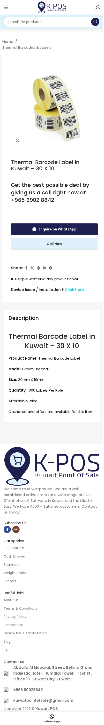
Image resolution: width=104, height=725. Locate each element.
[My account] (98, 7)
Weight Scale (15, 572)
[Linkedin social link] (44, 268)
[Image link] (52, 465)
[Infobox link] (52, 690)
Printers (10, 581)
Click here (74, 289)
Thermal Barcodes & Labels (26, 47)
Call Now (54, 243)
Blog (7, 641)
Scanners (11, 564)
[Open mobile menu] (6, 7)
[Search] (95, 22)
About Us (11, 600)
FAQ (7, 649)
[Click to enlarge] (17, 140)
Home (7, 41)
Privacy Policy (15, 616)
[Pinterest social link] (38, 268)
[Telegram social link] (50, 268)
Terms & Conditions (20, 608)
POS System (14, 547)
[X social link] (32, 268)
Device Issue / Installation (25, 633)
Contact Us (13, 625)
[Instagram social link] (16, 529)
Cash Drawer (14, 556)
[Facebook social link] (26, 268)
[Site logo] (52, 6)
